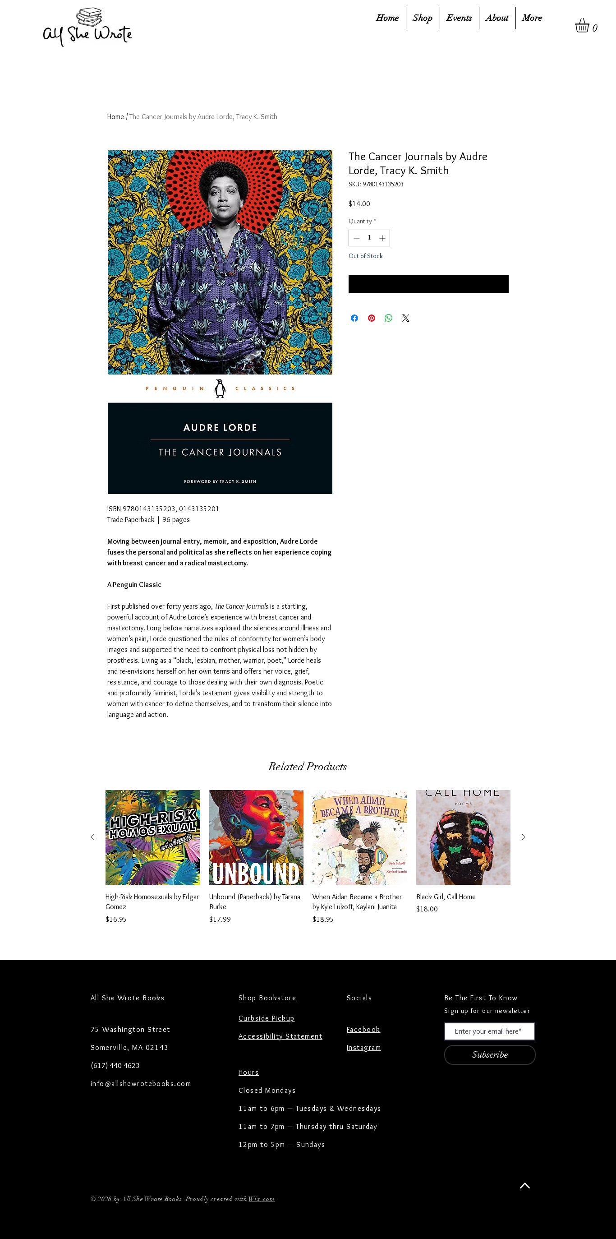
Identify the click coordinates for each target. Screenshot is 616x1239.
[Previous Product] (92, 837)
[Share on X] (405, 318)
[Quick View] (153, 837)
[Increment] (383, 238)
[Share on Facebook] (354, 318)
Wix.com (261, 1199)
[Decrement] (355, 238)
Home (115, 116)
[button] (590, 25)
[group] (308, 862)
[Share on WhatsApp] (388, 318)
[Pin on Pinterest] (371, 318)
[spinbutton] (369, 238)
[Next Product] (523, 837)
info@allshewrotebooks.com (141, 1083)
